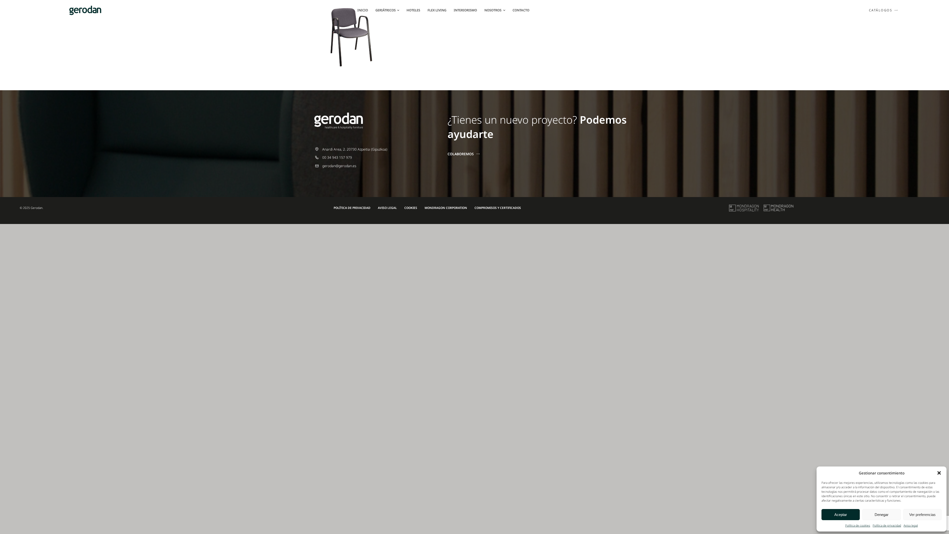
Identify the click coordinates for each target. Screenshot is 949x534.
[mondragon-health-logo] (778, 206)
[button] (939, 472)
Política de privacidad (887, 525)
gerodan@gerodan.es (339, 165)
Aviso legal (911, 525)
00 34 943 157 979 (337, 157)
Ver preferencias (922, 514)
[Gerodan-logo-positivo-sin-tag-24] (85, 7)
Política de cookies (857, 525)
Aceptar (840, 514)
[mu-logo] (744, 206)
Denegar (881, 514)
